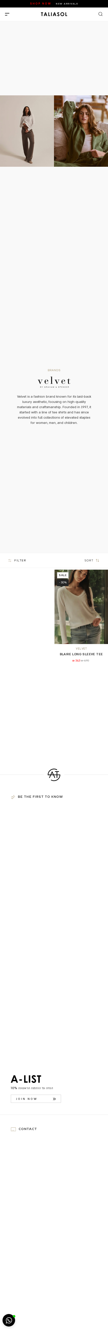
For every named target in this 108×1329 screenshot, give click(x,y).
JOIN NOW (26, 1099)
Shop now (40, 3)
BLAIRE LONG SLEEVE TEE (81, 654)
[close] (7, 14)
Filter (20, 560)
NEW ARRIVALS (67, 3)
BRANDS (54, 370)
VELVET (81, 648)
